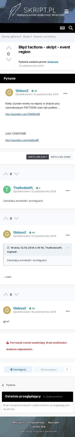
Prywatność (36, 422)
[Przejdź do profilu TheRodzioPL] (7, 189)
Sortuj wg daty (37, 157)
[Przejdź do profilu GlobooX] (9, 92)
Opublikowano (36, 94)
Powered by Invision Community (37, 431)
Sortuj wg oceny (61, 157)
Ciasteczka (37, 426)
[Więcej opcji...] (65, 93)
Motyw (18, 422)
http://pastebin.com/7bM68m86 (22, 114)
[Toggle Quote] (8, 247)
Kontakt (53, 422)
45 (35, 91)
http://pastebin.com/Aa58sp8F (22, 140)
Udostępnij (19, 369)
